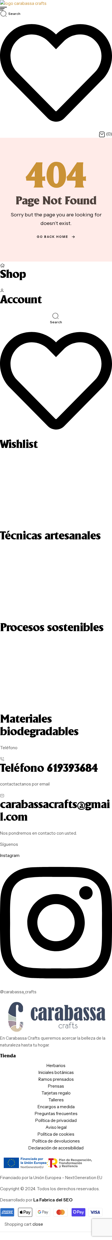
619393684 (72, 768)
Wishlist (19, 444)
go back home (52, 237)
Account (21, 300)
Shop (13, 274)
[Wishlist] (56, 435)
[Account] (2, 290)
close (37, 1224)
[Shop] (2, 265)
